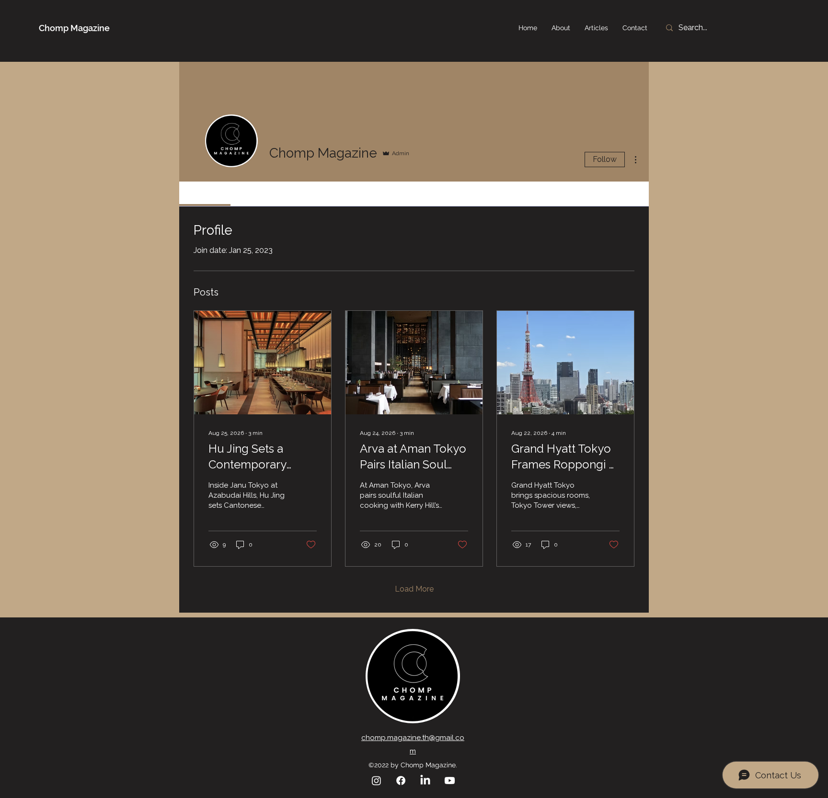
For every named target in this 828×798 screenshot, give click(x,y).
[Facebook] (401, 781)
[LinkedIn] (425, 781)
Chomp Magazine (74, 28)
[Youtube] (450, 781)
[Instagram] (376, 781)
